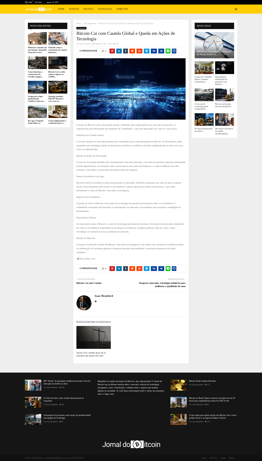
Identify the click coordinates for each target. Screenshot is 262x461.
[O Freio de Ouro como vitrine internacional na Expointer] (33, 402)
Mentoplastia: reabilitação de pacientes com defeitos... (221, 80)
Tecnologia (105, 9)
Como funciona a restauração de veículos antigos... (35, 74)
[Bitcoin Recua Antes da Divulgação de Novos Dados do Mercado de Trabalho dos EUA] (214, 45)
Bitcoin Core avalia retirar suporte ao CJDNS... (56, 74)
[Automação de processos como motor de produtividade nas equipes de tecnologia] (33, 419)
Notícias (74, 9)
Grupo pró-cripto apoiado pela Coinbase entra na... (36, 98)
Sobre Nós (122, 9)
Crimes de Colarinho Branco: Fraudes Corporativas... (203, 79)
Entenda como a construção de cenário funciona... (57, 49)
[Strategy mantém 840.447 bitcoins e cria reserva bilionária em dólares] (57, 87)
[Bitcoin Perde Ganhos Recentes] (178, 385)
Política (88, 9)
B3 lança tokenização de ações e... (203, 129)
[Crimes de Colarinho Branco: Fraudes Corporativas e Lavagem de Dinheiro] (204, 67)
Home (61, 9)
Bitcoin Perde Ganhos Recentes (202, 381)
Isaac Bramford (85, 44)
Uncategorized (81, 28)
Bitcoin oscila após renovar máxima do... (223, 105)
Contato (223, 458)
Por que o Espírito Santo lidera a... (36, 122)
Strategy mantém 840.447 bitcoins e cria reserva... (56, 98)
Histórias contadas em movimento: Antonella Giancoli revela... (37, 49)
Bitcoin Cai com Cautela (88, 283)
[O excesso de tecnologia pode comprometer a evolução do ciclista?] (204, 95)
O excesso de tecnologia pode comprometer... (201, 106)
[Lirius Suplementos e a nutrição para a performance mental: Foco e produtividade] (57, 111)
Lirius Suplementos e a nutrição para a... (57, 122)
